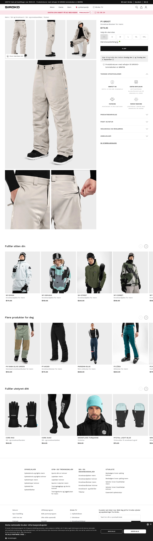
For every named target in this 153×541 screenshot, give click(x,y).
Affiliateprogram (47, 510)
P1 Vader (45, 366)
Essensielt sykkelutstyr (114, 492)
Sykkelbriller (28, 486)
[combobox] (148, 524)
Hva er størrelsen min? (16, 56)
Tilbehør (81, 492)
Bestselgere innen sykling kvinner (115, 474)
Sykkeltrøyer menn (31, 480)
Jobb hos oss (17, 517)
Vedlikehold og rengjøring (111, 129)
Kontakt (44, 521)
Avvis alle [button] (111, 531)
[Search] (137, 7)
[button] (51, 534)
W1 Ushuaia (47, 295)
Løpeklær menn (57, 476)
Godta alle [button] (135, 531)
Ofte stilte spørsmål (48, 517)
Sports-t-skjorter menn (60, 483)
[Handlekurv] (141, 7)
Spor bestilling (17, 514)
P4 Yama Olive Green (15, 366)
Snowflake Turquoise (88, 438)
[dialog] (76, 531)
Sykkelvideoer (77, 514)
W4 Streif (82, 295)
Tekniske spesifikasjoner (110, 74)
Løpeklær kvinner (58, 480)
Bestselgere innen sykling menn (117, 478)
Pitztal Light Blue (122, 438)
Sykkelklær (30, 469)
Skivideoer (76, 517)
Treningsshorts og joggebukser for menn (62, 493)
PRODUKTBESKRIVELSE (108, 114)
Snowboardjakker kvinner (88, 479)
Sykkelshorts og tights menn (34, 473)
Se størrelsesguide (108, 143)
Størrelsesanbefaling (108, 42)
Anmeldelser (105, 136)
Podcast (15, 521)
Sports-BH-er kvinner (59, 473)
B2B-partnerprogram (48, 514)
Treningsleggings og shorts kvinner (61, 487)
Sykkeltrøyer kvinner (31, 483)
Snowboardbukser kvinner (88, 485)
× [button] (150, 524)
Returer (15, 510)
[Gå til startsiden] (12, 7)
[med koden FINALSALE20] (90, 12)
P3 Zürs (117, 366)
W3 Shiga (10, 295)
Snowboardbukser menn (87, 482)
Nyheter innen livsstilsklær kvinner (115, 488)
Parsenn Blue (84, 366)
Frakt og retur (106, 122)
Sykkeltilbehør (29, 489)
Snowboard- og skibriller (87, 489)
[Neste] (146, 246)
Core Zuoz (46, 438)
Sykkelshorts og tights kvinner (35, 476)
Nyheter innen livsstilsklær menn (115, 483)
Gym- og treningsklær (62, 469)
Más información (26, 532)
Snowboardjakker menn (87, 475)
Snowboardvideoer (78, 521)
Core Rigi (10, 438)
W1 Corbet (118, 295)
